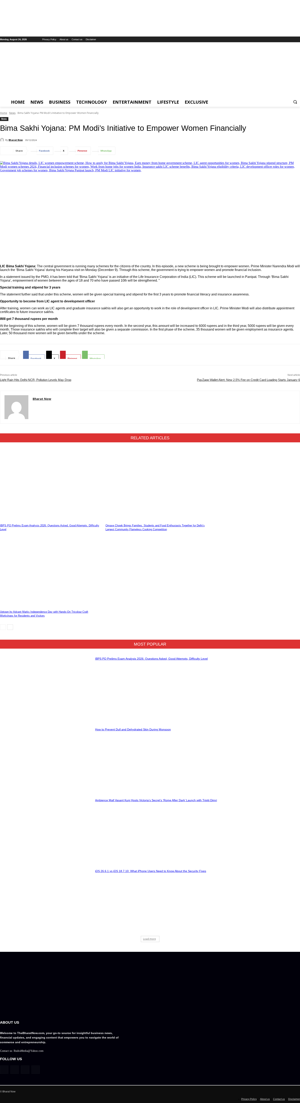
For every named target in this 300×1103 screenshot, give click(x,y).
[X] (297, 39)
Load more (149, 939)
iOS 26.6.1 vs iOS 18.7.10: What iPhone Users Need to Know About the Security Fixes (150, 871)
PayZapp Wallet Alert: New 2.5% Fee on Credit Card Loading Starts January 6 (248, 380)
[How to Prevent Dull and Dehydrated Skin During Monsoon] (46, 757)
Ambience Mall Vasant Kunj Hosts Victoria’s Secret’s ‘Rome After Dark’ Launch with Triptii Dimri (156, 800)
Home (3, 113)
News (12, 113)
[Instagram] (286, 39)
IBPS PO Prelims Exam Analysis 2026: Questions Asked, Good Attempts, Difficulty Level (151, 658)
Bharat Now (16, 139)
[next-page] (10, 627)
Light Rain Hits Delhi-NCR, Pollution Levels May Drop (35, 380)
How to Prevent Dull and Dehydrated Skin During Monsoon (133, 729)
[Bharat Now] (2, 140)
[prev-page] (3, 627)
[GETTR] (280, 39)
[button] (295, 102)
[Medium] (292, 39)
